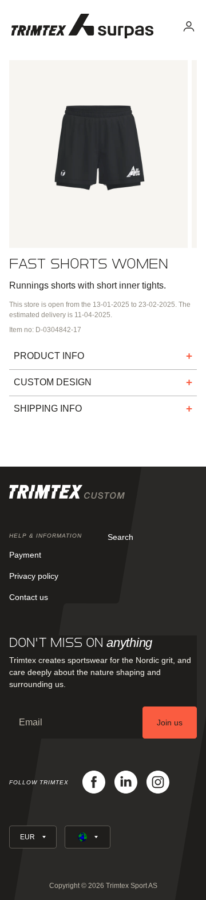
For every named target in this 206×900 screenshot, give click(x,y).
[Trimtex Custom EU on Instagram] (157, 782)
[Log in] (189, 26)
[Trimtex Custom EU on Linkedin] (125, 782)
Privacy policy (33, 576)
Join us (170, 722)
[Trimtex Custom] (82, 26)
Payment (25, 554)
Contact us (28, 597)
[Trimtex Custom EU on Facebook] (93, 782)
